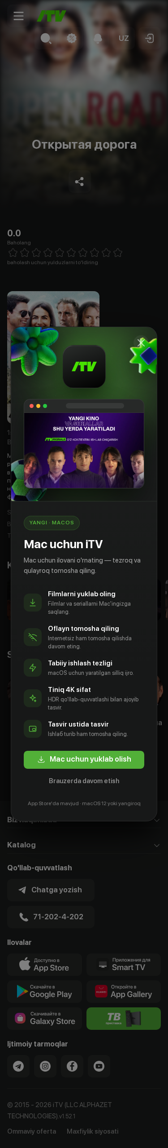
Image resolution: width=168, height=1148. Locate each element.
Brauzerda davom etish (84, 781)
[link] (84, 760)
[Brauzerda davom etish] (141, 342)
